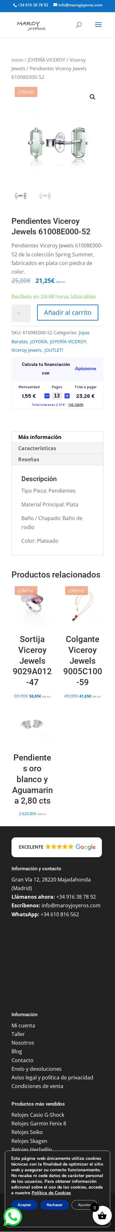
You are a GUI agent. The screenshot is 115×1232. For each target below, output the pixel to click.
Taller (18, 1034)
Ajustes (84, 1204)
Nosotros (23, 1042)
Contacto (23, 1060)
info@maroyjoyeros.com (71, 905)
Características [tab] (37, 448)
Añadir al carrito (67, 312)
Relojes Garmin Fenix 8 (39, 1123)
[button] (92, 97)
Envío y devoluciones (37, 1068)
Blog (17, 1051)
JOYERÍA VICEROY (46, 60)
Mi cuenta (23, 1025)
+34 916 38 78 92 (33, 5)
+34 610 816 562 (60, 914)
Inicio (17, 60)
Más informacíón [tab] (40, 437)
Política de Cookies (51, 1193)
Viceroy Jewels (27, 350)
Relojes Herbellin (32, 1149)
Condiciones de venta (37, 1086)
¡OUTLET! (53, 350)
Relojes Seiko (27, 1132)
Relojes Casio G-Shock (38, 1114)
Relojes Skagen (29, 1141)
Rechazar (55, 1204)
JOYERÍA (38, 341)
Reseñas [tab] (28, 459)
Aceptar (24, 1204)
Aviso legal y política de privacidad (52, 1077)
